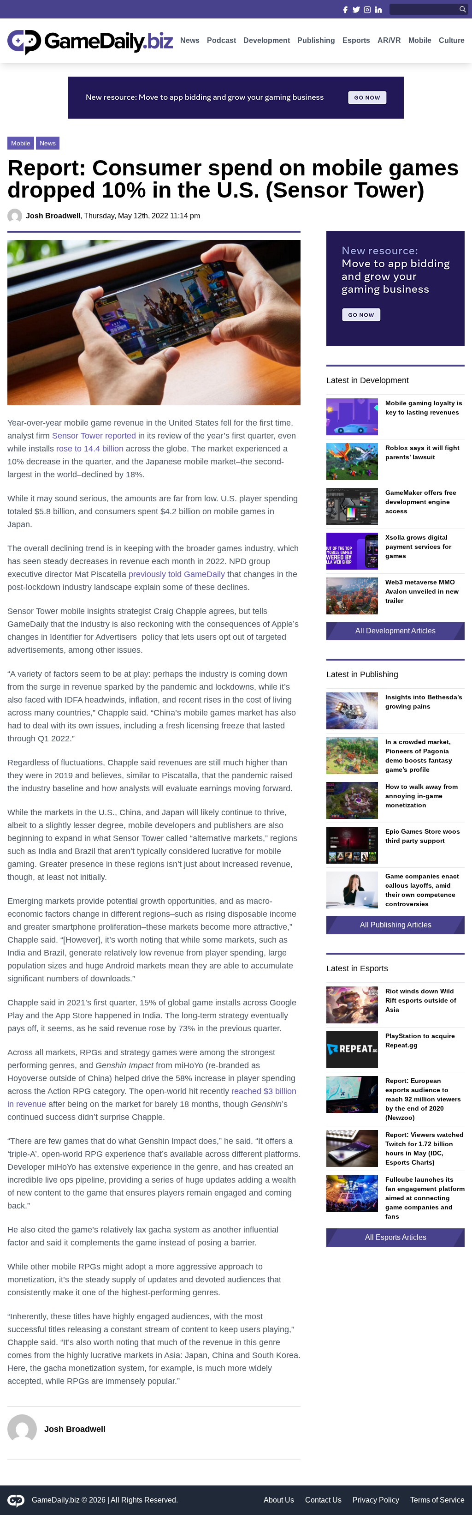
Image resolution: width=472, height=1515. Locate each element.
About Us (279, 1500)
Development (266, 40)
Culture (452, 40)
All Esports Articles (395, 1237)
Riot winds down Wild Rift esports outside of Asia (420, 1000)
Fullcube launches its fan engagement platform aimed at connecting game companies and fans (425, 1198)
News (190, 40)
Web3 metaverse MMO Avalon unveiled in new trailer (422, 591)
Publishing (316, 40)
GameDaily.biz (56, 1500)
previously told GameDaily (177, 574)
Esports (356, 40)
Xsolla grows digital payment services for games (418, 546)
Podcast (221, 40)
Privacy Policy (376, 1500)
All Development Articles (395, 631)
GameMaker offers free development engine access (420, 502)
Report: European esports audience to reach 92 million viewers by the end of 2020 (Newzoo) (423, 1099)
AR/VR (389, 40)
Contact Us (323, 1500)
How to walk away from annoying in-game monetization (421, 796)
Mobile (419, 40)
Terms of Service (437, 1500)
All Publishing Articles (395, 925)
